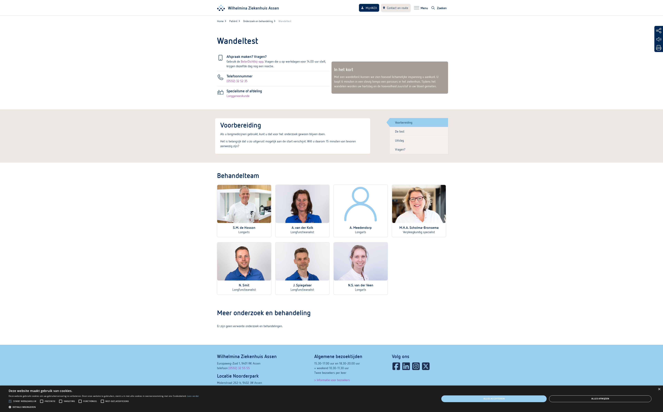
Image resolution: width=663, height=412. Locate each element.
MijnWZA (371, 8)
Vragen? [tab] (400, 149)
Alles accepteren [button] (494, 398)
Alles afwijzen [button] (600, 398)
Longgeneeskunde (238, 96)
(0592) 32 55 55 (239, 368)
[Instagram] (416, 366)
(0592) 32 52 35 (237, 81)
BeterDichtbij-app (252, 61)
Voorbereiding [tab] (403, 122)
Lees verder (193, 396)
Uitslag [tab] (399, 140)
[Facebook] (396, 366)
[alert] (331, 399)
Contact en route (397, 8)
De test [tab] (399, 131)
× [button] (659, 389)
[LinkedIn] (406, 366)
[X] (425, 366)
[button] (104, 407)
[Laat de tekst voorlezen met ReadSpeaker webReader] (658, 39)
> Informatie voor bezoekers (332, 380)
